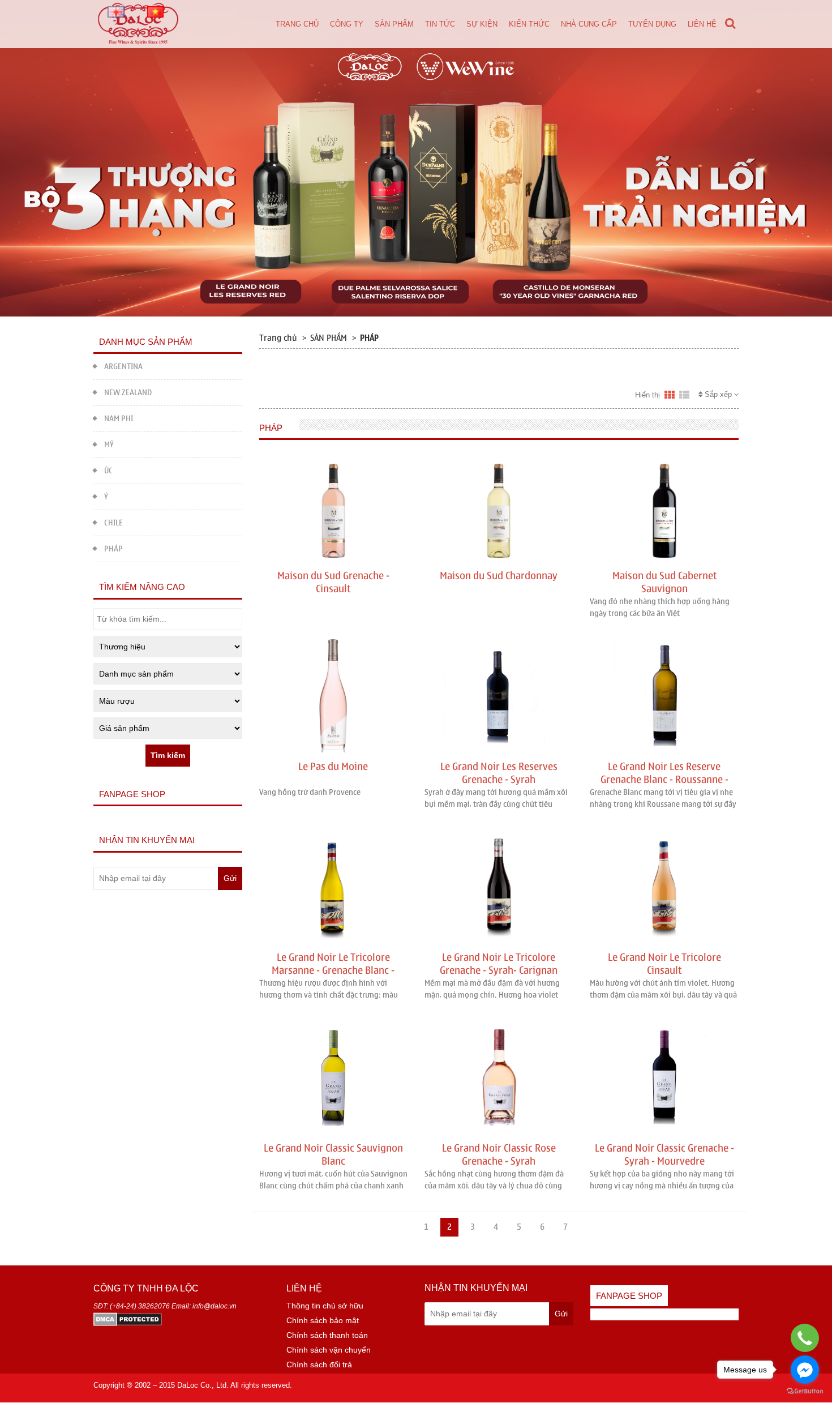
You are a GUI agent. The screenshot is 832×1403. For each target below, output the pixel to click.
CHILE (113, 523)
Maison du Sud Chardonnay (498, 576)
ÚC (108, 470)
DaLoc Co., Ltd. (203, 1385)
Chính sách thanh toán (327, 1335)
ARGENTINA (123, 366)
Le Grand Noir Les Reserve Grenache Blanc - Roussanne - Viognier (664, 779)
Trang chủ (297, 24)
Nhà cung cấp (589, 24)
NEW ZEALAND (128, 392)
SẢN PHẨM (328, 338)
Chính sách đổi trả (319, 1364)
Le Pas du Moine (333, 767)
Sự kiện (482, 24)
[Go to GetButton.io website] (805, 1391)
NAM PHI (118, 418)
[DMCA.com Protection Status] (127, 1318)
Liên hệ (702, 24)
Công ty (346, 24)
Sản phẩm (394, 24)
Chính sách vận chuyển (328, 1349)
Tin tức (440, 24)
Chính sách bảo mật (322, 1320)
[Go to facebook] (805, 1369)
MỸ (109, 444)
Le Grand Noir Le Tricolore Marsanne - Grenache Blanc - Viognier (333, 970)
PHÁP (113, 549)
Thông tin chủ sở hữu (324, 1305)
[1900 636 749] (805, 1338)
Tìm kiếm (168, 755)
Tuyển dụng (652, 24)
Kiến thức (529, 24)
